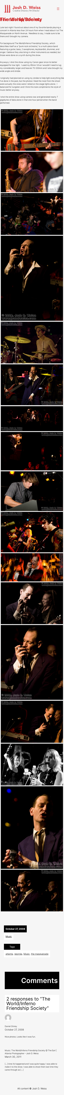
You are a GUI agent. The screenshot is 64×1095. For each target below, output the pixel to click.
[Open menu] (58, 9)
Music (9, 936)
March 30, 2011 (13, 1056)
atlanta (9, 953)
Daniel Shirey (11, 1026)
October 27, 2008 (14, 1029)
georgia (18, 953)
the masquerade (39, 953)
